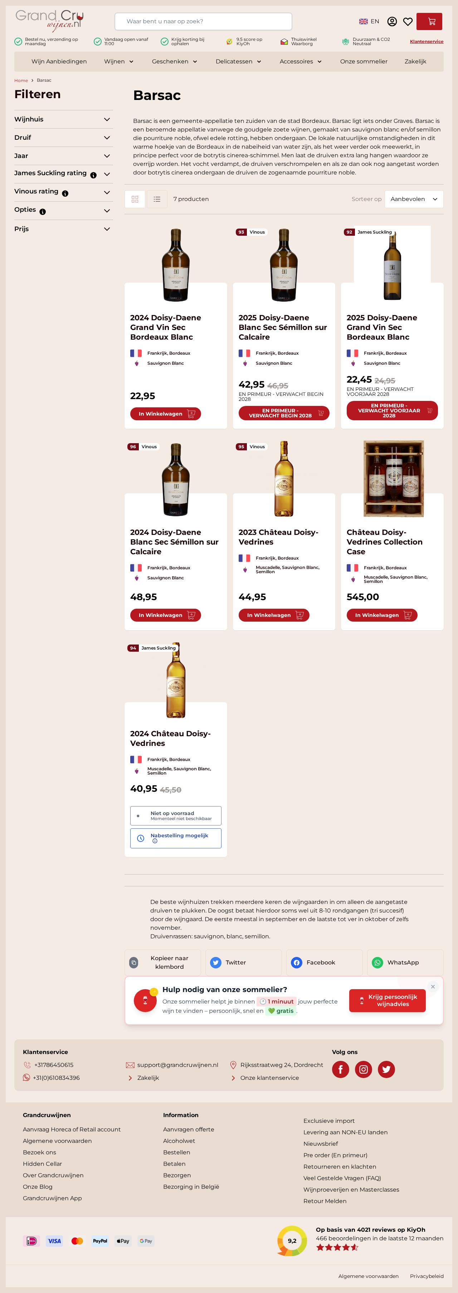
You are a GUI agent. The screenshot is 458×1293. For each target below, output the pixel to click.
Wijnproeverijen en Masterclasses (351, 1189)
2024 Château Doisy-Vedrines (170, 738)
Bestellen (176, 1152)
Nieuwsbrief (320, 1143)
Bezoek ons (39, 1152)
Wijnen (114, 61)
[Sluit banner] (433, 986)
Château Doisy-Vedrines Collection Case (385, 542)
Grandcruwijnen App (52, 1198)
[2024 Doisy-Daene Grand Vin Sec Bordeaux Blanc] (176, 264)
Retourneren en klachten (339, 1166)
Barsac (44, 80)
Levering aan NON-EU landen (345, 1132)
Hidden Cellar (42, 1163)
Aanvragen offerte (188, 1129)
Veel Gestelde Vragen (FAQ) (342, 1178)
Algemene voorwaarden (57, 1141)
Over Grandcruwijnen (53, 1175)
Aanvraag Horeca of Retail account (72, 1129)
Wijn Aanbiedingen (59, 61)
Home (21, 80)
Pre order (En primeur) (335, 1155)
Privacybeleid (427, 1276)
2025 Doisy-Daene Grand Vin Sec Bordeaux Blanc (382, 327)
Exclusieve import (329, 1120)
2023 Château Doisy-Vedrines (278, 537)
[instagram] (363, 1069)
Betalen (174, 1163)
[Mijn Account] (392, 21)
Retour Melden (325, 1201)
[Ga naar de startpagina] (49, 21)
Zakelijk (416, 61)
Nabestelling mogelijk (179, 836)
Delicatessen (234, 61)
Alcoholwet (179, 1141)
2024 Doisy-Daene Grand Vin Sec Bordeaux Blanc (165, 327)
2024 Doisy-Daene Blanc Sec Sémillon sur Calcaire (174, 542)
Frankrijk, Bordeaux (168, 353)
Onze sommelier (364, 61)
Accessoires (296, 61)
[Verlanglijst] (408, 21)
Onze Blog (38, 1186)
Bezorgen (177, 1175)
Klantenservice (427, 41)
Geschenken (170, 61)
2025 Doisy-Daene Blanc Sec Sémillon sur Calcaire (283, 327)
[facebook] (340, 1069)
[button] (93, 174)
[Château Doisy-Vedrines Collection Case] (392, 478)
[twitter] (386, 1069)
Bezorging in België (191, 1186)
